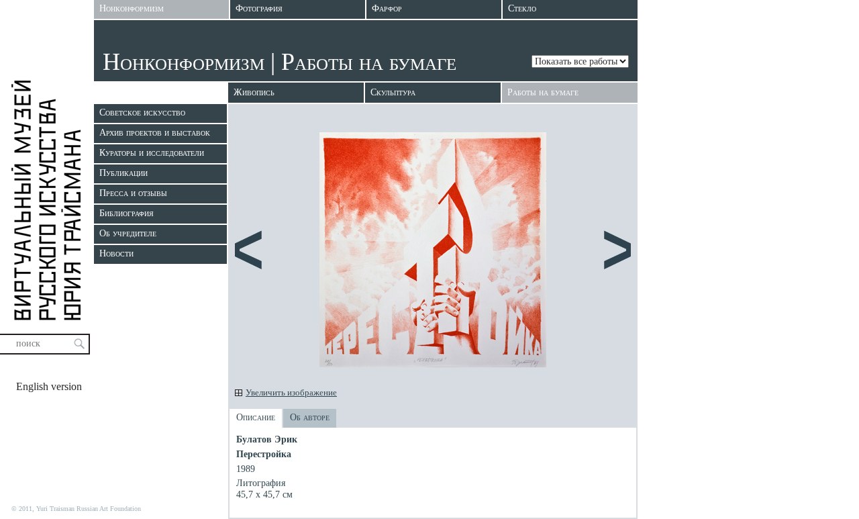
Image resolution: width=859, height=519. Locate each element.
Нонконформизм (183, 61)
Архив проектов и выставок (154, 133)
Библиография (126, 213)
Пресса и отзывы (133, 193)
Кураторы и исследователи (151, 153)
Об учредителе (127, 233)
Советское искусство (142, 112)
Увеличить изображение (291, 392)
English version (49, 386)
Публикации (123, 173)
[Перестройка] (432, 364)
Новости (116, 253)
